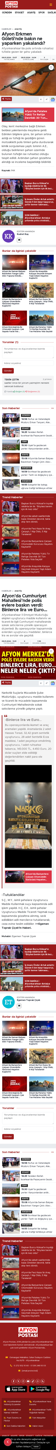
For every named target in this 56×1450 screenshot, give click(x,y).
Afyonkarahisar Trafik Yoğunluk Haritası (40, 1411)
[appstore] (15, 1389)
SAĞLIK (52, 12)
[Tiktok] (33, 1381)
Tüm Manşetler (39, 1418)
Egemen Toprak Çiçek (28, 1000)
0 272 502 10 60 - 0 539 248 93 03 (30, 1366)
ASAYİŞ (31, 12)
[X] (18, 1381)
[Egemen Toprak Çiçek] (8, 1002)
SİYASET (19, 12)
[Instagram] (23, 1381)
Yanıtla (9, 392)
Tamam (36, 1446)
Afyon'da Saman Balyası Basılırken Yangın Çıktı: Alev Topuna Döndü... (13, 274)
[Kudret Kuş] (8, 236)
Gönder (8, 371)
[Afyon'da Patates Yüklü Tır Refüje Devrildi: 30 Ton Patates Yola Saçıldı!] (41, 318)
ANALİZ (5, 1436)
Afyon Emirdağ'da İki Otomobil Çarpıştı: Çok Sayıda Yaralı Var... (13, 329)
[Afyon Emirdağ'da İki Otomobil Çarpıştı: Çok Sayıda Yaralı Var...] (14, 318)
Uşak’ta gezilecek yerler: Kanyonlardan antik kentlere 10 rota (35, 447)
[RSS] (42, 1381)
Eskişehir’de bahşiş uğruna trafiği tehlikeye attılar (36, 486)
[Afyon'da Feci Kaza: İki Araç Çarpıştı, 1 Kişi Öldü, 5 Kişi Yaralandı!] (41, 290)
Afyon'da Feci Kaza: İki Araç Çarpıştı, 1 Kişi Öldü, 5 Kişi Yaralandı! (41, 301)
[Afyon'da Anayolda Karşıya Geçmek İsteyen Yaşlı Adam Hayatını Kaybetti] (41, 262)
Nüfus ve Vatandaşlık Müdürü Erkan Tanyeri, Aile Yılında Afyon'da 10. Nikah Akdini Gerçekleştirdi (35, 421)
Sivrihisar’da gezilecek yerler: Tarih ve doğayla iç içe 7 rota (36, 474)
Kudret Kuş (23, 234)
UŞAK (24, 441)
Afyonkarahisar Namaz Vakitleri (12, 1411)
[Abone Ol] (53, 99)
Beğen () (20, 392)
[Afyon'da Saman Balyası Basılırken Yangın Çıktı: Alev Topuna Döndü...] (14, 262)
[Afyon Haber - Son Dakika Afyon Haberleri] (11, 4)
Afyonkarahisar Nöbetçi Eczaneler (12, 1403)
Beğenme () (33, 392)
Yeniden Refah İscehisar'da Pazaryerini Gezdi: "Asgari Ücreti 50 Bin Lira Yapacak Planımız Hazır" (36, 434)
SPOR (41, 12)
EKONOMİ (48, 1436)
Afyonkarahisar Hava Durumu (40, 1403)
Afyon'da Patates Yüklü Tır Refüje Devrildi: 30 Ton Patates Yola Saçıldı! (41, 329)
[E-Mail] (19, 240)
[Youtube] (28, 1381)
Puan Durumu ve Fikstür (12, 1419)
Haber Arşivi (37, 1426)
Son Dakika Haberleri (16, 1426)
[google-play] (40, 1389)
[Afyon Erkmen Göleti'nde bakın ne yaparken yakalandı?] (28, 79)
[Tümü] (52, 408)
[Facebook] (13, 1381)
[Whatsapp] (38, 1381)
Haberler (6, 29)
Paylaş (8, 99)
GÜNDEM (7, 12)
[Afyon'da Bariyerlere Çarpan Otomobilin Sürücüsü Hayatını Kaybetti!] (14, 290)
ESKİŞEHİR (26, 468)
